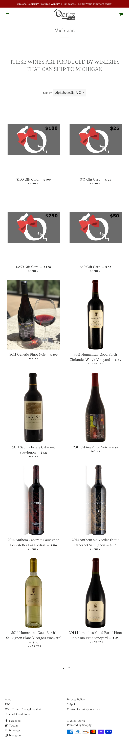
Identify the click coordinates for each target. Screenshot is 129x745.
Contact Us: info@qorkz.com (84, 709)
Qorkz (81, 720)
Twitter (13, 725)
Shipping (72, 704)
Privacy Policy (76, 699)
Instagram (15, 735)
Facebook (14, 720)
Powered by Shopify (79, 725)
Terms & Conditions (17, 714)
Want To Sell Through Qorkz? (23, 709)
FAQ (7, 704)
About (8, 699)
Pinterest (14, 730)
